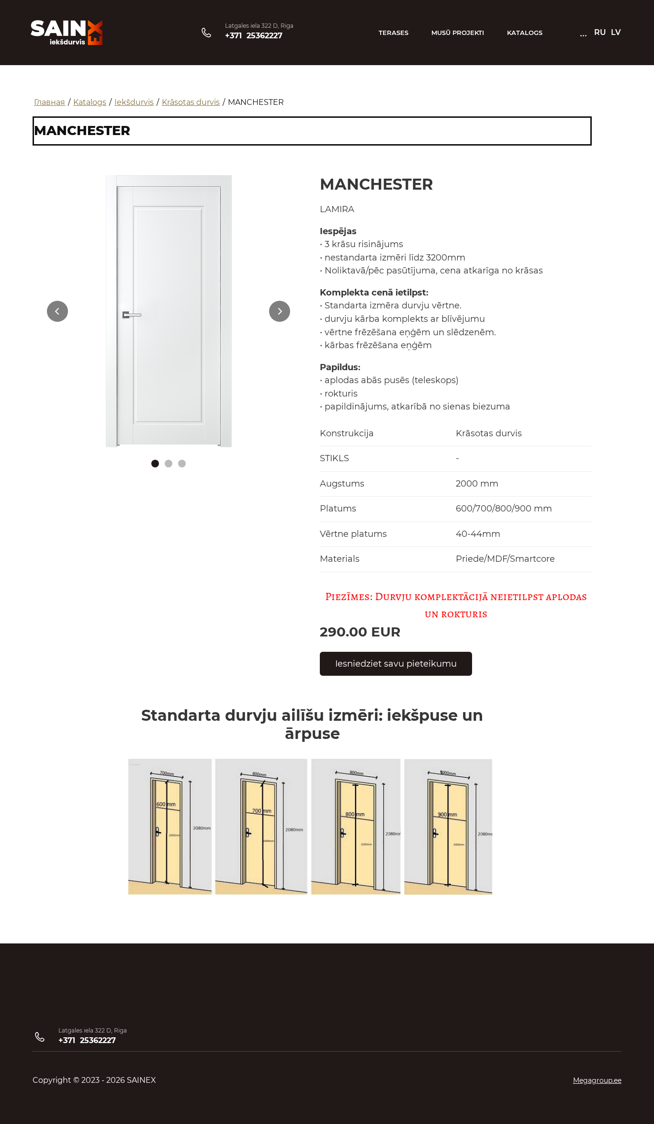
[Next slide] (279, 311)
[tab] (155, 463)
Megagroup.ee (597, 1080)
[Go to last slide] (57, 311)
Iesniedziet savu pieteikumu (396, 664)
